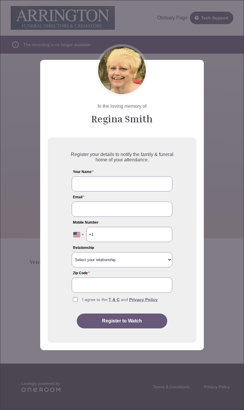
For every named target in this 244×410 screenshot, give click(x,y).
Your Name (83, 172)
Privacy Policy (143, 299)
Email (79, 197)
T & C (114, 299)
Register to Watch (122, 320)
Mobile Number (85, 222)
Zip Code (81, 273)
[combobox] (78, 234)
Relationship (83, 248)
